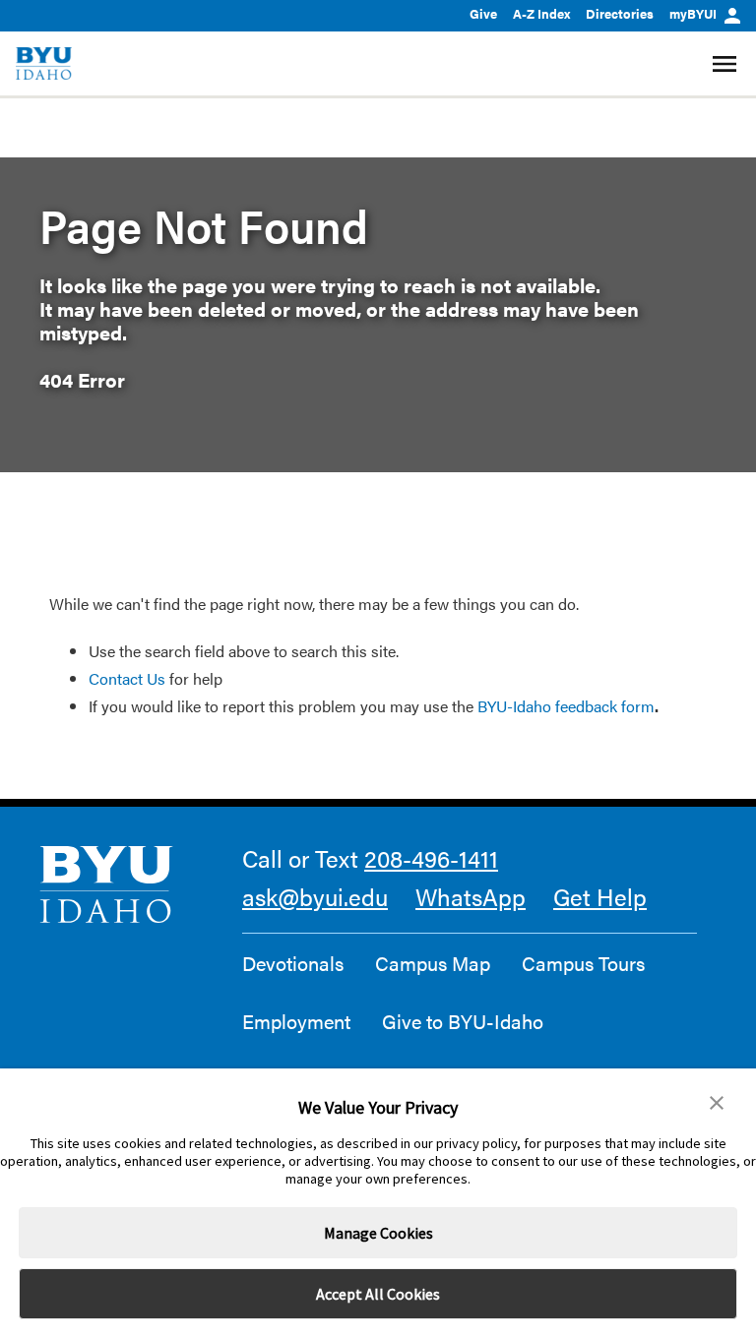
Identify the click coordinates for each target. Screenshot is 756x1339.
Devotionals (293, 963)
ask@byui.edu (315, 896)
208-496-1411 (431, 858)
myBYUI (693, 13)
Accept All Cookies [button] (378, 1294)
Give (483, 13)
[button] (717, 1103)
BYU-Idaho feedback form (566, 706)
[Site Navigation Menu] (727, 64)
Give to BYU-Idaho (462, 1021)
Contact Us (127, 678)
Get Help (600, 896)
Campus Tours (583, 963)
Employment (296, 1021)
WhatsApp (470, 896)
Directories (620, 13)
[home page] (44, 63)
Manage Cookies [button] (378, 1233)
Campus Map (432, 963)
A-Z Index (541, 13)
